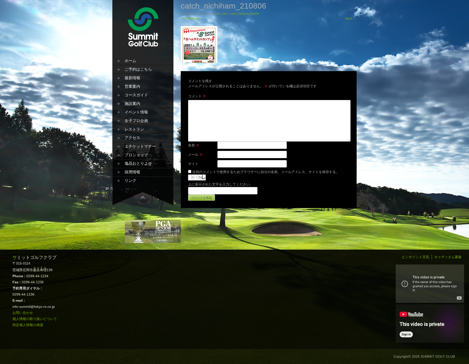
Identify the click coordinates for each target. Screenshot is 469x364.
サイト (193, 164)
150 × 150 (221, 13)
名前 (193, 145)
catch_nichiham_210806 (244, 13)
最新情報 (132, 78)
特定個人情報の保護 (27, 325)
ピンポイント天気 (415, 257)
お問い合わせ (22, 313)
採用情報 (132, 172)
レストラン (134, 129)
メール (195, 154)
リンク (130, 180)
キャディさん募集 (448, 257)
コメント (197, 96)
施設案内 (132, 103)
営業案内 (132, 86)
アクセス (132, 138)
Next (351, 18)
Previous (190, 18)
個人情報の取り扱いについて (34, 319)
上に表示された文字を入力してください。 (220, 184)
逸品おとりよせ (138, 163)
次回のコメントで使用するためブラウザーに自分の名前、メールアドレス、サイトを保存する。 (265, 172)
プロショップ (136, 155)
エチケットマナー (140, 146)
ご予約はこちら (138, 69)
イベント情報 (136, 112)
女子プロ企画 (136, 121)
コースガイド (136, 95)
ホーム (130, 61)
